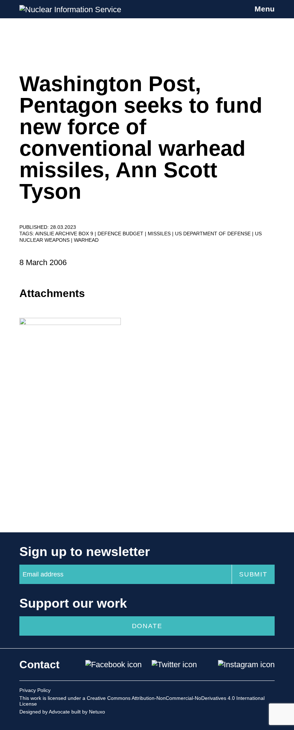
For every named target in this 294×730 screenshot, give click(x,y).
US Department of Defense (213, 233)
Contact (39, 664)
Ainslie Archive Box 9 (65, 233)
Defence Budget (121, 233)
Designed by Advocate (44, 712)
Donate (147, 626)
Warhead (86, 240)
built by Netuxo (88, 712)
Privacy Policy (35, 690)
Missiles (160, 233)
